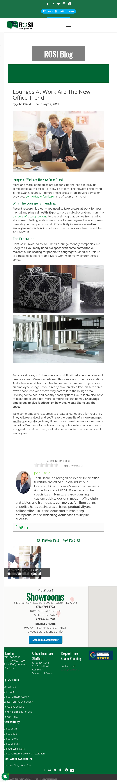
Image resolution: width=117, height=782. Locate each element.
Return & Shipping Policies (18, 711)
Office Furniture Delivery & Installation (24, 753)
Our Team (9, 691)
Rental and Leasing (14, 706)
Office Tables (11, 738)
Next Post (69, 540)
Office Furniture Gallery (16, 696)
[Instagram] (64, 4)
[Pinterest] (69, 4)
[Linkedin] (26, 527)
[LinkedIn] (53, 4)
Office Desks (10, 733)
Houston (9, 653)
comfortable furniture (40, 196)
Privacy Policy (11, 716)
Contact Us (10, 686)
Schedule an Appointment (45, 640)
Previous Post (50, 540)
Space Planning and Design (18, 701)
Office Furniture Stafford (42, 655)
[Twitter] (58, 4)
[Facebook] (47, 4)
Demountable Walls (14, 748)
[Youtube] (72, 771)
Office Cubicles (12, 743)
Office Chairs (11, 728)
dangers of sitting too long (30, 216)
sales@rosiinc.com (71, 669)
